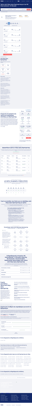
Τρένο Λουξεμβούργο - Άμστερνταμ (4, 362)
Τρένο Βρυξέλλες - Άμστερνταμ (4, 359)
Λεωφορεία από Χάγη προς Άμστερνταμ (21, 347)
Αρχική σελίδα (2, 377)
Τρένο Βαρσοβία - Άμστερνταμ (27, 362)
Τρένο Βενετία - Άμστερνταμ (11, 359)
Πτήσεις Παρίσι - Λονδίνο (24, 397)
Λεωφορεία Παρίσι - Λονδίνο (14, 398)
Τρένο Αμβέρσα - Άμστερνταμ (11, 363)
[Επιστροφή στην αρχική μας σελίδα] (2, 1)
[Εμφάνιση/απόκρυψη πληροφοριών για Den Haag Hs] (30, 326)
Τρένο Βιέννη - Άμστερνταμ (27, 356)
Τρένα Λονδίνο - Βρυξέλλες (4, 396)
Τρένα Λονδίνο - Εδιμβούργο (4, 400)
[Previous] (6, 188)
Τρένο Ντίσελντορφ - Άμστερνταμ (20, 362)
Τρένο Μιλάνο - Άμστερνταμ (19, 356)
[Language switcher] (19, 1)
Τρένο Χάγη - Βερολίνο (26, 363)
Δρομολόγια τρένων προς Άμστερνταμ (11, 377)
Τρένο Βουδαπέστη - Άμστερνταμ (4, 363)
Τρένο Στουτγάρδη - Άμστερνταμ (12, 362)
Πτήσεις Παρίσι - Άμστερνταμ (25, 399)
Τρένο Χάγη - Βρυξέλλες (3, 365)
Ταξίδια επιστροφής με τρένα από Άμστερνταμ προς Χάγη (8, 347)
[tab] (7, 25)
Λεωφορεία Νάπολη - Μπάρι (14, 399)
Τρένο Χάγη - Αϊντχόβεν (11, 366)
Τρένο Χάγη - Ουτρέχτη (3, 366)
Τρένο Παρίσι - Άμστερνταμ (3, 356)
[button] (15, 9)
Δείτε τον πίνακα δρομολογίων (3, 74)
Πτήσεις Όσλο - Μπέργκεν (24, 398)
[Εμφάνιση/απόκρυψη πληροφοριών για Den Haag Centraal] (30, 322)
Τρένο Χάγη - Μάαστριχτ (19, 366)
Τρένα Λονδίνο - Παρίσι (3, 397)
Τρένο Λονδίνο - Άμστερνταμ (11, 356)
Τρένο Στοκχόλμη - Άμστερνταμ (19, 359)
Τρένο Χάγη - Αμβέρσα (26, 365)
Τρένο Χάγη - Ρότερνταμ (19, 365)
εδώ (23, 175)
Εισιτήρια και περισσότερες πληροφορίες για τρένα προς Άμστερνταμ (8, 349)
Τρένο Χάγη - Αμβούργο (11, 365)
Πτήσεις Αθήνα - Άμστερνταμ (24, 396)
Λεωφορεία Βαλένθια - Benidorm (15, 400)
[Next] (19, 23)
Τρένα (5, 377)
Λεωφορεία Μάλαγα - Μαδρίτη (15, 397)
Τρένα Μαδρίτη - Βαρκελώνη (4, 398)
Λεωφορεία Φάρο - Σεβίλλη (14, 396)
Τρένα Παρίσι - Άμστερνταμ (4, 399)
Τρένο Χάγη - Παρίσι (2, 340)
